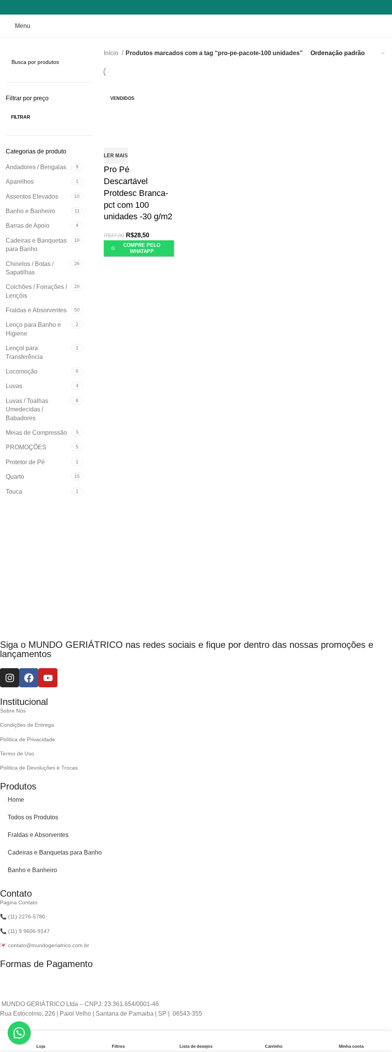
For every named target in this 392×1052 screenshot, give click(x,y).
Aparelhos (20, 181)
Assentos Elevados (32, 196)
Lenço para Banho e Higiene (33, 328)
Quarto (15, 476)
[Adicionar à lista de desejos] (129, 141)
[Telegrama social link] (211, 7)
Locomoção (22, 371)
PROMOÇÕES (26, 447)
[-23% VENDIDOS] (139, 106)
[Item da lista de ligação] (190, 710)
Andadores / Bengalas (36, 167)
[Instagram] (9, 677)
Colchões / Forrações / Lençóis (36, 291)
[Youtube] (47, 677)
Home (16, 799)
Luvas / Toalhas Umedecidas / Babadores (27, 409)
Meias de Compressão (36, 432)
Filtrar (20, 117)
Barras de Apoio (27, 225)
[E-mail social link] (191, 7)
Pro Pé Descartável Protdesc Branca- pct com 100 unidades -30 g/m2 (138, 193)
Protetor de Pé (25, 462)
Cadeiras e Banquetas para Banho (36, 244)
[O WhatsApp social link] (201, 7)
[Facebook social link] (181, 7)
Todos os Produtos (33, 817)
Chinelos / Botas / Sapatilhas (30, 268)
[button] (19, 1032)
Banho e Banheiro (30, 211)
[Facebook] (28, 677)
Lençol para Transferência (24, 352)
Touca (14, 491)
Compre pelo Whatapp (141, 248)
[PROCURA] (83, 62)
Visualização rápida (112, 141)
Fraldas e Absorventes (36, 310)
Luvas (14, 386)
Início (112, 53)
